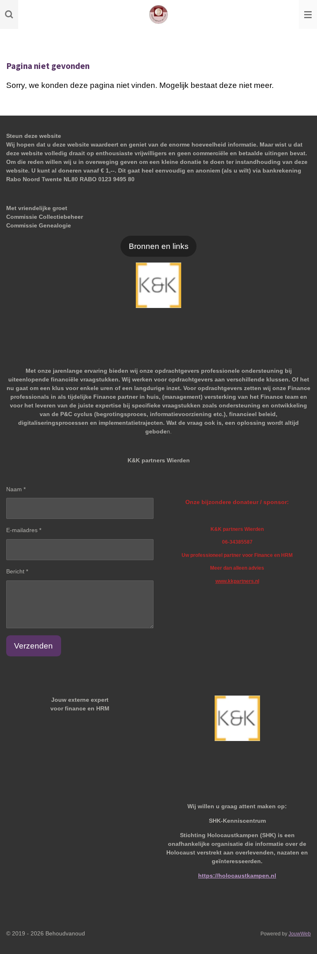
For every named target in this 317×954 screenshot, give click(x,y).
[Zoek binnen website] (9, 14)
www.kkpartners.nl (237, 581)
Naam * (16, 489)
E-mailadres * (23, 530)
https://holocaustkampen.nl (237, 875)
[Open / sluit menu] (308, 14)
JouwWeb (300, 933)
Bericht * (17, 571)
